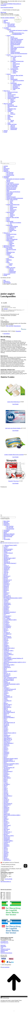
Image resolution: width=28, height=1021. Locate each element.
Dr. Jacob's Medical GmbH (10, 619)
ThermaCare (6, 837)
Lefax (5, 694)
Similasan (6, 807)
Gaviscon (6, 651)
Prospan (5, 766)
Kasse (11, 7)
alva (4, 564)
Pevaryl (5, 756)
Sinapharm (6, 808)
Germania (6, 655)
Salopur (5, 785)
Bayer (5, 578)
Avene (5, 573)
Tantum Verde (7, 825)
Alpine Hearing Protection (9, 563)
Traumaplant (6, 839)
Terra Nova (6, 833)
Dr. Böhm (6, 617)
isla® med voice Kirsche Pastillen (13, 428)
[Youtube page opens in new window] (6, 885)
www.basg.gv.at (4, 941)
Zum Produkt (15, 404)
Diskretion (5, 522)
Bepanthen (6, 581)
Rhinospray (6, 776)
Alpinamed (6, 562)
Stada (5, 816)
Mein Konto (3, 12)
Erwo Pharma (7, 636)
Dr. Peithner (6, 624)
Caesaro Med (6, 599)
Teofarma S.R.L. (7, 831)
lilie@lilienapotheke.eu (16, 3)
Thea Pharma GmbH (8, 835)
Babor (5, 574)
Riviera (5, 780)
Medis (5, 709)
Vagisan (5, 843)
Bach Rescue (6, 576)
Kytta (5, 686)
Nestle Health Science (9, 722)
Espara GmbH (7, 637)
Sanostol (5, 793)
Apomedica (6, 567)
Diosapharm (6, 613)
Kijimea (5, 681)
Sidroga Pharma (7, 803)
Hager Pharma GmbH (8, 664)
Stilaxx (5, 820)
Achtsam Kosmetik (8, 549)
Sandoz (5, 788)
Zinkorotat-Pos (7, 860)
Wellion (5, 856)
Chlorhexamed (7, 604)
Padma (5, 747)
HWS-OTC (6, 673)
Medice (5, 708)
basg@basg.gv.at (4, 942)
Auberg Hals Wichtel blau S (13, 401)
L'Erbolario (6, 687)
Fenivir (5, 644)
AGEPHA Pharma (8, 553)
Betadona (6, 582)
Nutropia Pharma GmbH (9, 732)
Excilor (5, 641)
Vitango (5, 851)
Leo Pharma (6, 695)
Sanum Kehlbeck (7, 795)
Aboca (5, 547)
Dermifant (6, 609)
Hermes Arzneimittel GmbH (10, 671)
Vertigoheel (6, 846)
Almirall (5, 560)
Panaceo (5, 748)
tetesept (5, 834)
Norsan (5, 727)
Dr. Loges (6, 623)
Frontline (6, 649)
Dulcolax (5, 630)
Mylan (5, 718)
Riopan (5, 779)
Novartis (5, 729)
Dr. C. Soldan (7, 618)
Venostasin (6, 844)
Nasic (5, 720)
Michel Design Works (8, 535)
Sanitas (5, 789)
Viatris (5, 847)
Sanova (5, 794)
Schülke (5, 798)
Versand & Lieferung (5, 949)
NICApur (6, 723)
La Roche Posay (7, 690)
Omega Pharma (7, 738)
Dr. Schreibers (7, 627)
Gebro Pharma (7, 653)
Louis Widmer (7, 700)
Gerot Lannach (7, 657)
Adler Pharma (7, 550)
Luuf (5, 702)
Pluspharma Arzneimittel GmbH (11, 763)
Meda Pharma (7, 707)
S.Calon (5, 783)
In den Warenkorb (4, 321)
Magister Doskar (7, 704)
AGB (2, 947)
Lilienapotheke (7, 696)
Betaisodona (6, 583)
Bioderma (6, 586)
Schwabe (6, 799)
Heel (5, 668)
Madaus (5, 703)
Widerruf (3, 951)
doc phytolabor (7, 615)
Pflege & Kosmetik (7, 536)
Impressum (3, 945)
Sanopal (5, 792)
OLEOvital (6, 736)
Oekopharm (6, 735)
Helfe (5, 669)
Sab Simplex (6, 784)
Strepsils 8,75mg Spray (13, 481)
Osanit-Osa (6, 745)
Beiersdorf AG (7, 580)
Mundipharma (7, 716)
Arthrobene (6, 569)
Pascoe (5, 750)
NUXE (5, 734)
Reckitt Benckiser (7, 771)
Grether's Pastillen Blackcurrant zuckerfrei (14, 454)
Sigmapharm (7, 804)
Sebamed (5, 801)
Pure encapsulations (8, 767)
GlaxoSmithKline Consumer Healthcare (13, 658)
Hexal (5, 672)
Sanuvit (5, 797)
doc (4, 614)
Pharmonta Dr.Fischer (9, 761)
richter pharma (7, 777)
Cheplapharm (6, 603)
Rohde (5, 781)
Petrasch (5, 754)
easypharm (6, 632)
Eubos (5, 639)
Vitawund (6, 852)
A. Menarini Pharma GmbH (10, 545)
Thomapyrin (6, 838)
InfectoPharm (6, 675)
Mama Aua (6, 705)
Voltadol (5, 853)
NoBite (5, 726)
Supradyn (6, 822)
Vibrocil (5, 848)
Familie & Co (6, 525)
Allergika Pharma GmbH (9, 558)
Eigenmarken (6, 523)
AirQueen (6, 555)
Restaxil (5, 775)
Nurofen (5, 730)
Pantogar (5, 749)
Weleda (5, 855)
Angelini (6, 565)
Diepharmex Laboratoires (9, 612)
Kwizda (5, 685)
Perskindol (6, 753)
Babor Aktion (6, 521)
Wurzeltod (6, 858)
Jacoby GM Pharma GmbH (10, 677)
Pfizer (5, 757)
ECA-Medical (7, 633)
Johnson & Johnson (8, 678)
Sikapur (5, 806)
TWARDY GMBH (8, 840)
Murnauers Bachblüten (9, 717)
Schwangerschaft (10, 528)
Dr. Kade (5, 621)
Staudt (5, 817)
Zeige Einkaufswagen (5, 7)
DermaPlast (6, 606)
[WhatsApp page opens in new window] (9, 885)
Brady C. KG (6, 595)
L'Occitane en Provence (9, 689)
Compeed (6, 605)
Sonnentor (6, 813)
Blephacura (6, 592)
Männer (5, 532)
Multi (5, 714)
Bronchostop (7, 596)
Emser (5, 635)
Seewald (5, 802)
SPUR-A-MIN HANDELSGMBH (11, 815)
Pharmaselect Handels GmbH (10, 758)
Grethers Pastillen (7, 659)
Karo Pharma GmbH (8, 680)
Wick (5, 857)
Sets (4, 537)
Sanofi (5, 790)
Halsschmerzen (17, 325)
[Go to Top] (14, 995)
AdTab (5, 551)
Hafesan (6, 663)
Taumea (5, 828)
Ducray (5, 628)
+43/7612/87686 (7, 3)
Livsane (5, 699)
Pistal (5, 762)
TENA (5, 830)
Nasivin (5, 721)
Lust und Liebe (9, 527)
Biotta (5, 591)
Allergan (5, 556)
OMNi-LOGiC (7, 740)
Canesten (5, 600)
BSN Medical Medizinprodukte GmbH (12, 597)
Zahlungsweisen (4, 950)
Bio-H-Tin (6, 585)
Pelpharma (6, 752)
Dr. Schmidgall (7, 626)
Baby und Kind (9, 325)
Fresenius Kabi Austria (9, 648)
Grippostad (6, 660)
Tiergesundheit (6, 539)
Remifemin (6, 774)
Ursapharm (6, 842)
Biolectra (5, 588)
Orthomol (6, 744)
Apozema (6, 568)
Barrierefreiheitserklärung (6, 952)
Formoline (6, 645)
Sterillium (6, 819)
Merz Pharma (7, 711)
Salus (5, 786)
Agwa (5, 554)
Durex (5, 631)
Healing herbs (7, 667)
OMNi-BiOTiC (7, 739)
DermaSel (6, 608)
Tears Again (6, 829)
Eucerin (5, 640)
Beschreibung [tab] (6, 333)
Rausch (5, 770)
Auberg (5, 572)
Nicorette (6, 725)
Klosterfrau (18, 331)
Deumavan (6, 610)
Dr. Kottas (6, 622)
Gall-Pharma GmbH (8, 650)
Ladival (5, 691)
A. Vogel (5, 546)
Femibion (6, 642)
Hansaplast (6, 666)
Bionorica (6, 590)
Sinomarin (6, 810)
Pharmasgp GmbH (8, 759)
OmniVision (6, 741)
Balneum (5, 577)
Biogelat (6, 587)
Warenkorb (3, 5)
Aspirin (5, 571)
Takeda (5, 824)
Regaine (5, 772)
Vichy (5, 849)
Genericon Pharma (8, 654)
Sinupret (5, 811)
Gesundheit (6, 531)
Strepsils (5, 821)
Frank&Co (6, 646)
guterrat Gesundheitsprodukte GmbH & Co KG (14, 662)
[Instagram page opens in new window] (3, 885)
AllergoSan (6, 559)
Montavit (6, 713)
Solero (5, 812)
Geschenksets (6, 530)
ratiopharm (6, 768)
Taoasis (5, 826)
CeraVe (5, 601)
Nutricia (5, 731)
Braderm (5, 594)
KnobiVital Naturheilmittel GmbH (11, 684)
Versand (5, 308)
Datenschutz (3, 946)
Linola (5, 698)
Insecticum (6, 676)
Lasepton (5, 693)
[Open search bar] (1, 161)
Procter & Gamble (8, 765)
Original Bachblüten (8, 743)
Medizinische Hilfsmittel (9, 534)
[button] (13, 323)
